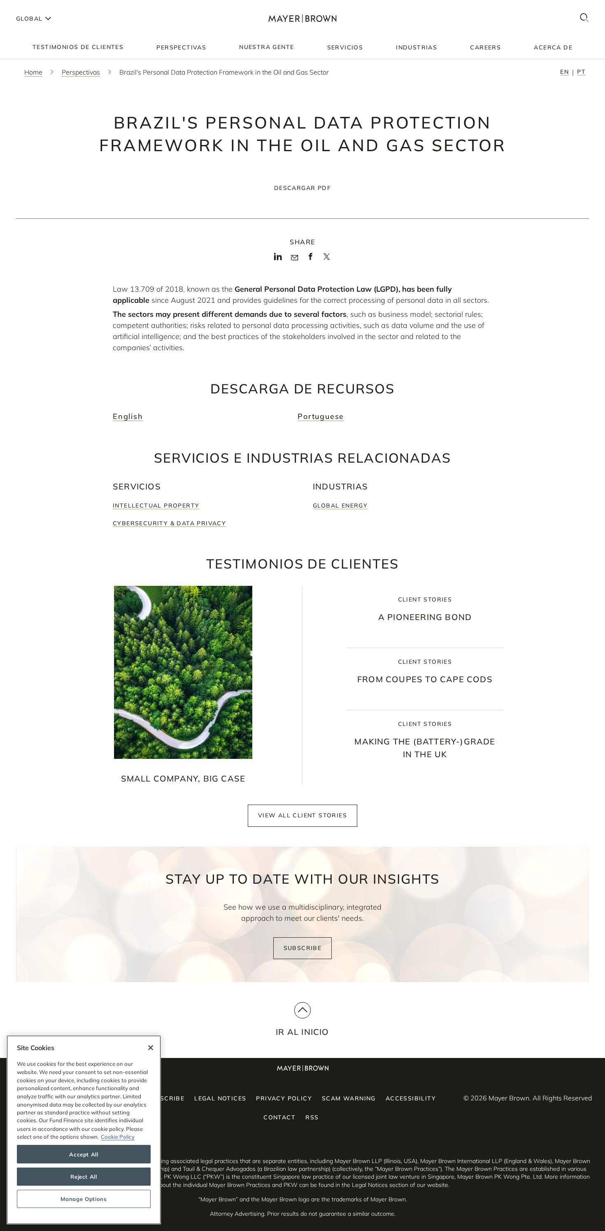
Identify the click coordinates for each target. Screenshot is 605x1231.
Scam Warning (349, 1098)
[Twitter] (326, 259)
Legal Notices (220, 1098)
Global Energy (340, 505)
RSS (312, 1117)
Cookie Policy (118, 1136)
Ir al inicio (302, 1032)
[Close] (151, 1048)
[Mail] (294, 258)
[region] (84, 1129)
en (564, 71)
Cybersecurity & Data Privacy (169, 523)
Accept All (83, 1154)
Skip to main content (40, 6)
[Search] (584, 18)
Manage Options (83, 1199)
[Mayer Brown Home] (302, 18)
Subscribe (303, 948)
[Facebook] (310, 259)
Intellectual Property (156, 505)
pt (581, 71)
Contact (279, 1117)
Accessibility (411, 1098)
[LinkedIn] (278, 259)
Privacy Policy (284, 1098)
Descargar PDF (302, 188)
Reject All (83, 1176)
